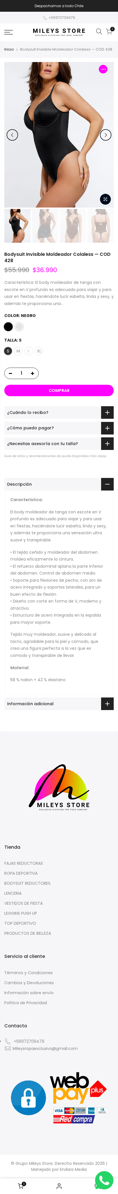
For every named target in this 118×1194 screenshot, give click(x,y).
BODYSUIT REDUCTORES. (27, 883)
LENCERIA (12, 893)
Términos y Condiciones (28, 973)
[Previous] (12, 135)
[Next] (105, 135)
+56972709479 (61, 17)
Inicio (9, 49)
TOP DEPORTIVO (20, 923)
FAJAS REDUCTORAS (23, 863)
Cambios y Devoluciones (29, 983)
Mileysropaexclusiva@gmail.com (45, 1048)
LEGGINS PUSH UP (20, 913)
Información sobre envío (29, 993)
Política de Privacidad (25, 1003)
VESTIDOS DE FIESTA (23, 903)
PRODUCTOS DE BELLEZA (27, 933)
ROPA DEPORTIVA (21, 873)
